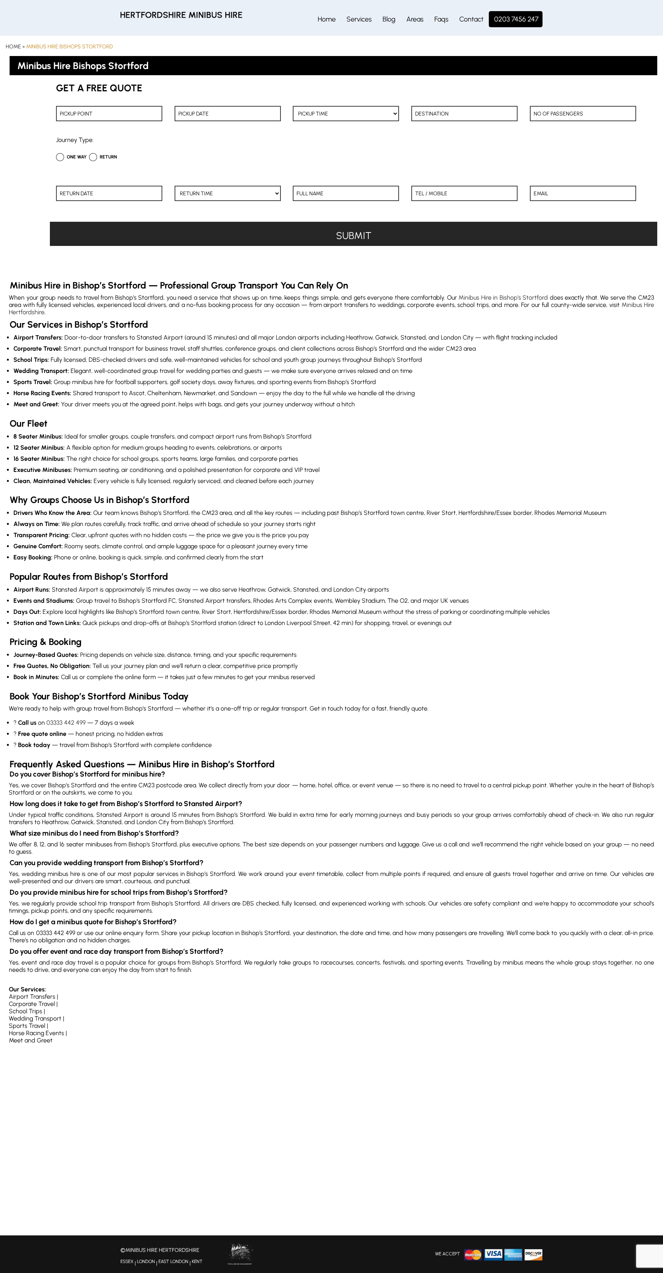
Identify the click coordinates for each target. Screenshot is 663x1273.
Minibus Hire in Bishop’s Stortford (503, 297)
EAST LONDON (173, 1261)
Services (359, 19)
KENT (197, 1261)
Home (327, 19)
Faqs (441, 19)
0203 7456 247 (516, 19)
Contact (471, 19)
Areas (415, 19)
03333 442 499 (66, 722)
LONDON (146, 1261)
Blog (389, 19)
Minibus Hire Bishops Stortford (69, 46)
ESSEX (127, 1261)
